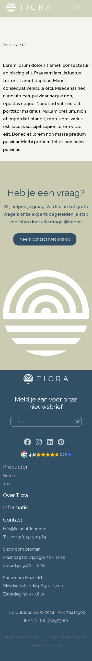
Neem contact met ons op (44, 239)
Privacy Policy (79, 637)
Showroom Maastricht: (24, 577)
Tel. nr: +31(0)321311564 (25, 537)
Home (9, 44)
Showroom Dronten (21, 549)
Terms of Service (45, 645)
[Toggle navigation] (78, 9)
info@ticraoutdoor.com (24, 528)
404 (7, 484)
